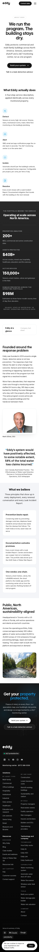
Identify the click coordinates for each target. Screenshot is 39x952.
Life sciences (7, 816)
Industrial (6, 798)
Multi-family (7, 779)
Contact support (9, 879)
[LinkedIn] (4, 760)
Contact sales (25, 3)
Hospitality (6, 791)
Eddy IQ (23, 849)
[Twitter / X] (9, 760)
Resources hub (8, 864)
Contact (24, 915)
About (23, 912)
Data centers (7, 802)
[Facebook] (13, 760)
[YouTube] (22, 760)
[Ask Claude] (13, 932)
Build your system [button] (18, 65)
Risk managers (26, 815)
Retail (5, 823)
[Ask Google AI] (23, 932)
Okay (31, 946)
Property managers (28, 804)
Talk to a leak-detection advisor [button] (19, 72)
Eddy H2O (24, 853)
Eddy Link (24, 856)
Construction (25, 777)
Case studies (7, 851)
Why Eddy (6, 843)
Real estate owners (28, 808)
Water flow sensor (27, 880)
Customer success (9, 875)
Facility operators (27, 811)
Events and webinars (10, 854)
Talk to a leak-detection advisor (19, 727)
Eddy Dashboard (27, 860)
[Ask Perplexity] (8, 937)
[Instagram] (18, 760)
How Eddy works (27, 845)
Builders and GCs (27, 822)
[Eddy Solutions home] (6, 3)
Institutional (7, 794)
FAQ (4, 872)
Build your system (18, 720)
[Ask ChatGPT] (5, 932)
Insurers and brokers (28, 819)
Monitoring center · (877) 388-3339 (16, 765)
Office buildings (8, 787)
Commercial (7, 783)
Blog (4, 847)
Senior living (7, 819)
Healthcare (7, 806)
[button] (35, 3)
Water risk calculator (28, 904)
